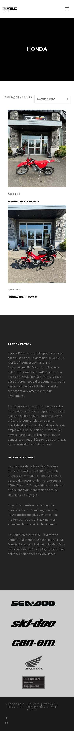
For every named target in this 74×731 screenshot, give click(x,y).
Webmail (50, 704)
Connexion (16, 706)
